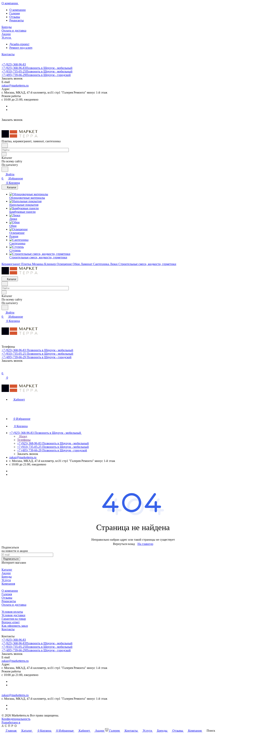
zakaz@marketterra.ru (15, 85)
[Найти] (5, 169)
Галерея (14, 13)
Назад (22, 436)
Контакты (8, 629)
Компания (8, 583)
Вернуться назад (124, 544)
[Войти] (3, 369)
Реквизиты (16, 20)
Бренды (7, 576)
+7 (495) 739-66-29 (36, 75)
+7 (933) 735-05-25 (37, 71)
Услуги (6, 580)
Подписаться (10, 558)
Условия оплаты (12, 611)
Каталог (7, 569)
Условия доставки (13, 615)
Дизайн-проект (19, 44)
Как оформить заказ (15, 625)
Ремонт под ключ (20, 47)
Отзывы (14, 17)
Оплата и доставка (14, 604)
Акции (6, 573)
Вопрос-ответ (11, 622)
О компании (17, 9)
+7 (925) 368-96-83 (14, 64)
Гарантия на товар (14, 618)
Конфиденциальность (16, 719)
